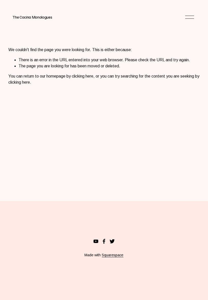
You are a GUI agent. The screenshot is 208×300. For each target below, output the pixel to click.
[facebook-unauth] (104, 241)
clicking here (82, 76)
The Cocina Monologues (32, 17)
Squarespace (112, 255)
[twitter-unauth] (112, 241)
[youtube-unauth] (95, 241)
